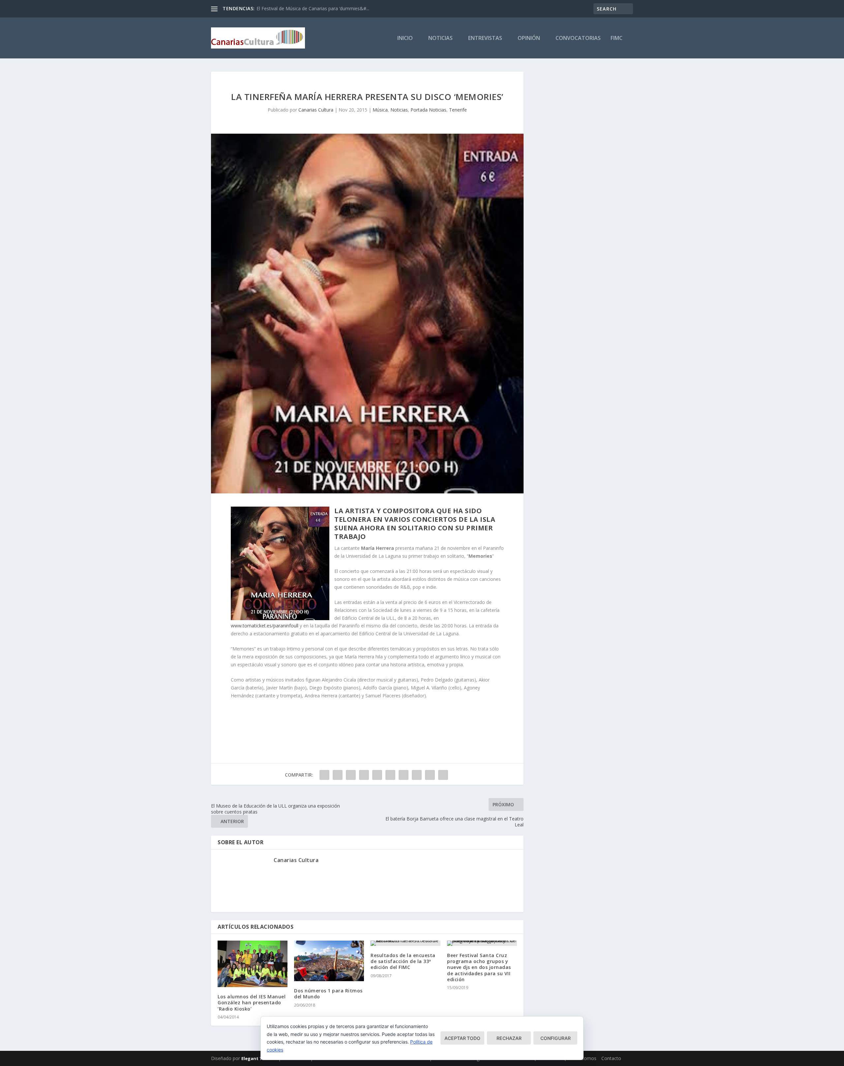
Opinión (529, 38)
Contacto (611, 1058)
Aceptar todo (462, 1038)
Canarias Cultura (315, 110)
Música (380, 110)
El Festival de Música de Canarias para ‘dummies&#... (312, 8)
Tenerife (458, 110)
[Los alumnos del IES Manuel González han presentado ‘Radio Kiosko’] (252, 964)
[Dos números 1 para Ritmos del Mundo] (329, 961)
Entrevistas (485, 38)
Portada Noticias (428, 110)
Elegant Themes (259, 1058)
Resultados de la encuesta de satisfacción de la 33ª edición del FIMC (403, 961)
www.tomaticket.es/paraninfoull (264, 625)
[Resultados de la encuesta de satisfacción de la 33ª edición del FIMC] (405, 943)
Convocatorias (578, 38)
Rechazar (509, 1038)
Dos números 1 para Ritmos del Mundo (328, 993)
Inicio (405, 38)
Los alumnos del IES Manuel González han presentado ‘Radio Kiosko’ (252, 1002)
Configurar (555, 1038)
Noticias (440, 38)
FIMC (616, 38)
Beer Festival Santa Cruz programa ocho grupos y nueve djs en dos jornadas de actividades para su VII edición (479, 967)
